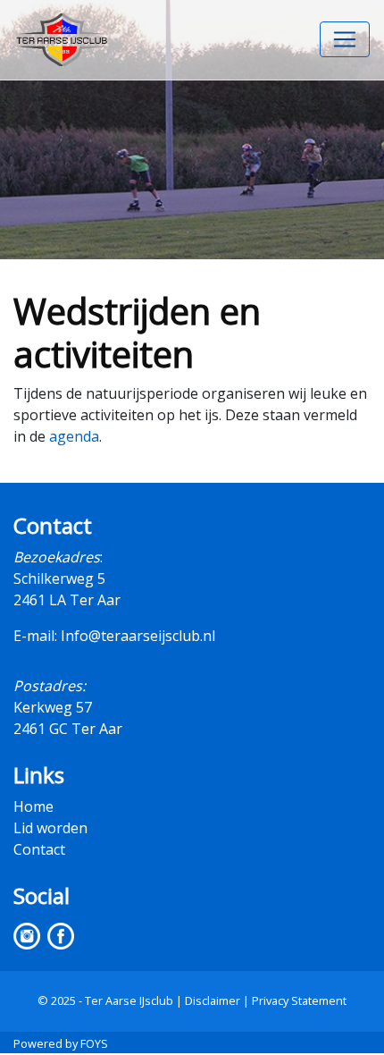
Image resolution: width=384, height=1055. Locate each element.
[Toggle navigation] (345, 39)
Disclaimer (212, 1000)
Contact (39, 849)
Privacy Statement (299, 1000)
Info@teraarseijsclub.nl (138, 636)
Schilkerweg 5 (59, 578)
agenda (74, 436)
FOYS (94, 1043)
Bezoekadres (56, 557)
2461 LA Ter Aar (67, 600)
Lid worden (50, 828)
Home (33, 806)
